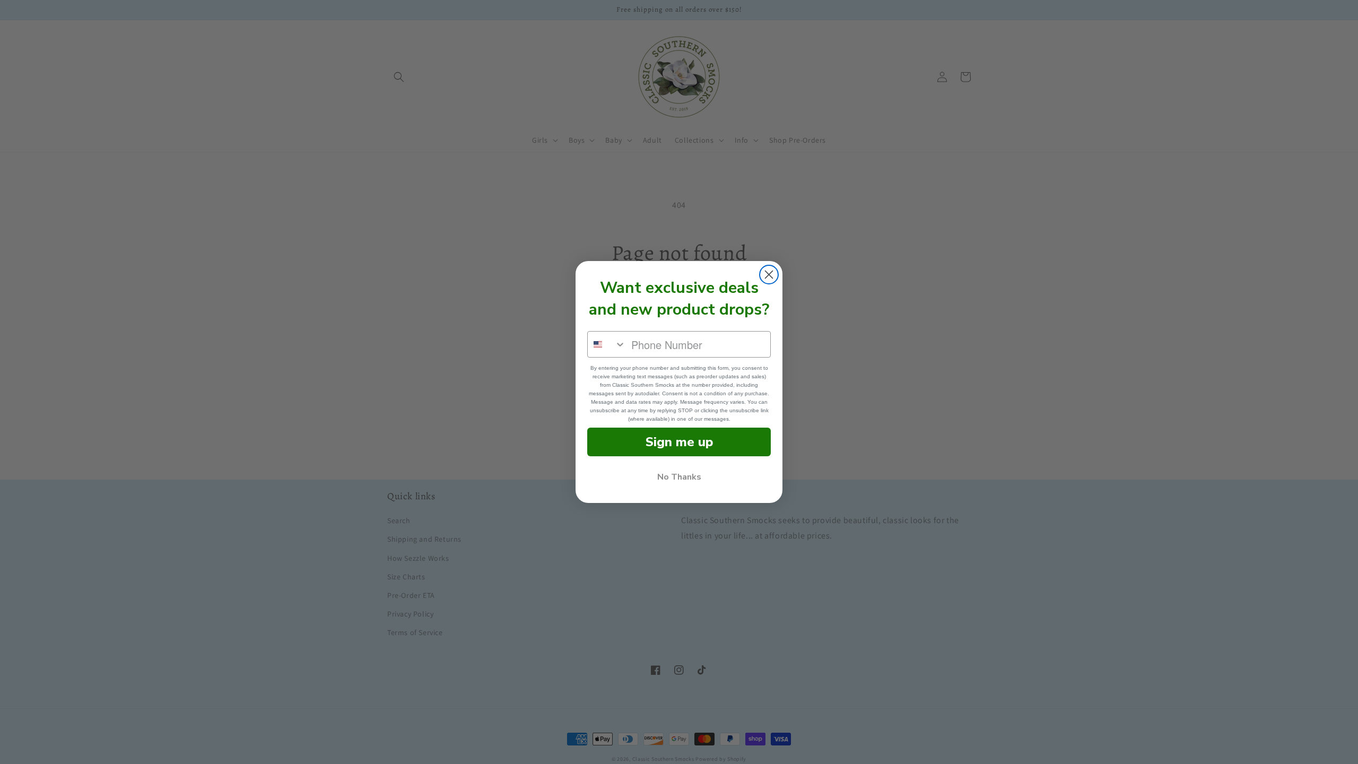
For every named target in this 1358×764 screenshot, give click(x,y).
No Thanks (679, 477)
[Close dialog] (769, 274)
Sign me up (679, 441)
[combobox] (607, 344)
